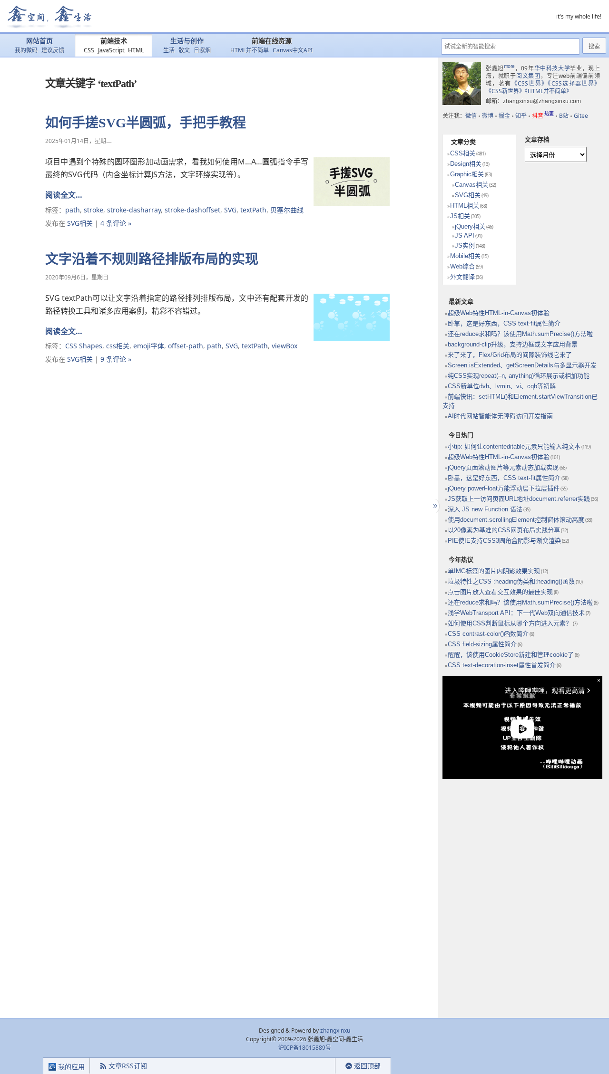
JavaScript (111, 50)
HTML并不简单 (249, 50)
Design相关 (465, 163)
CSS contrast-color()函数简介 (488, 633)
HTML (136, 50)
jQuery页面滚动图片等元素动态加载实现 (503, 467)
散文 (184, 50)
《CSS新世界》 (505, 91)
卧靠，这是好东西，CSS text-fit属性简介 (504, 323)
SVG (230, 209)
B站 (564, 116)
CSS (89, 50)
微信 (471, 116)
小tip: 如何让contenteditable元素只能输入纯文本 (514, 446)
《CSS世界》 (529, 83)
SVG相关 (80, 223)
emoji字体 (148, 345)
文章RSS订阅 (127, 1065)
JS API (464, 235)
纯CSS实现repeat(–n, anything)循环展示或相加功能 (518, 375)
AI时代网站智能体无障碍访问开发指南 (500, 416)
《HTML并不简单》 (548, 91)
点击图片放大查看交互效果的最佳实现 (500, 591)
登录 (318, 1066)
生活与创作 (187, 41)
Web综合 (462, 266)
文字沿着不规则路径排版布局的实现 (151, 259)
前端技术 (113, 41)
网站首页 (39, 41)
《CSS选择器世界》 (574, 83)
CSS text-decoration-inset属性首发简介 (502, 665)
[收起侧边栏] (434, 506)
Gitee (581, 116)
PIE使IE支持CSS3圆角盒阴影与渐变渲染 (504, 540)
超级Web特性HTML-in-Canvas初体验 (499, 312)
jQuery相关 (470, 226)
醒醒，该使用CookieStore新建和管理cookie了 (511, 654)
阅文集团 (528, 76)
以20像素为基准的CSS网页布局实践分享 (504, 530)
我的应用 (70, 1066)
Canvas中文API (293, 50)
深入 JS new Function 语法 (485, 509)
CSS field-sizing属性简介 (482, 644)
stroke (93, 209)
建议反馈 (52, 50)
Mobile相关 (465, 255)
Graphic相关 (467, 174)
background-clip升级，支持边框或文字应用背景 (513, 344)
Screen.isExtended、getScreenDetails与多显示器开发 (522, 365)
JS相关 (460, 216)
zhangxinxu (335, 1030)
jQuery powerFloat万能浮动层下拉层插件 (504, 488)
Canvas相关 (471, 184)
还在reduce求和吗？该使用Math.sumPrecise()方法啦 (520, 333)
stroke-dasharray (134, 209)
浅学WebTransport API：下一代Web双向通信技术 (516, 612)
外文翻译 (462, 276)
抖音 (543, 116)
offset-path (185, 345)
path (72, 209)
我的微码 (26, 50)
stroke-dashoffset (192, 209)
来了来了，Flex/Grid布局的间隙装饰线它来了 (510, 354)
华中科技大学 (552, 68)
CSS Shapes (83, 345)
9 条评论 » (115, 359)
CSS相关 (462, 153)
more (509, 66)
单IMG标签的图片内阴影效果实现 (494, 571)
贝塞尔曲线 (287, 209)
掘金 (504, 116)
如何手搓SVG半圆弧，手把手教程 (145, 122)
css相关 (117, 345)
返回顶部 (367, 1065)
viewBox (284, 345)
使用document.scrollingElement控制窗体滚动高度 (516, 519)
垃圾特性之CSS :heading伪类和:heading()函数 (511, 581)
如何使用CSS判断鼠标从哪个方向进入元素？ (510, 623)
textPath (253, 209)
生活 (169, 50)
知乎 (521, 116)
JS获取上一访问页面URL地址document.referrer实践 (519, 498)
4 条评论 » (115, 223)
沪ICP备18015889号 (304, 1048)
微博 (487, 116)
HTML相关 (464, 205)
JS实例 (465, 245)
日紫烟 (202, 50)
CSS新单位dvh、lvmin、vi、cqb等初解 (502, 386)
